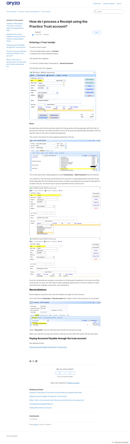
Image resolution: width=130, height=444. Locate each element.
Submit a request (109, 3)
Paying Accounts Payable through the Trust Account (15, 46)
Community (97, 3)
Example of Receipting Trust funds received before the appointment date (14, 27)
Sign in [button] (119, 3)
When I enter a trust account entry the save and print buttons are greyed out (16, 63)
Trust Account (46, 11)
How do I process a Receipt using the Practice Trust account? (16, 53)
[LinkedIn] (36, 361)
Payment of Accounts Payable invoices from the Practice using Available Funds (15, 37)
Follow (96, 32)
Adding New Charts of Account (40, 408)
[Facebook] (30, 361)
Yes (60, 373)
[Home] (13, 3)
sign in (36, 424)
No (70, 373)
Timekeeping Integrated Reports (41, 404)
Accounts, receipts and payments (28, 11)
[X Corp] (33, 361)
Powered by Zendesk (121, 442)
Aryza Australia (11, 11)
